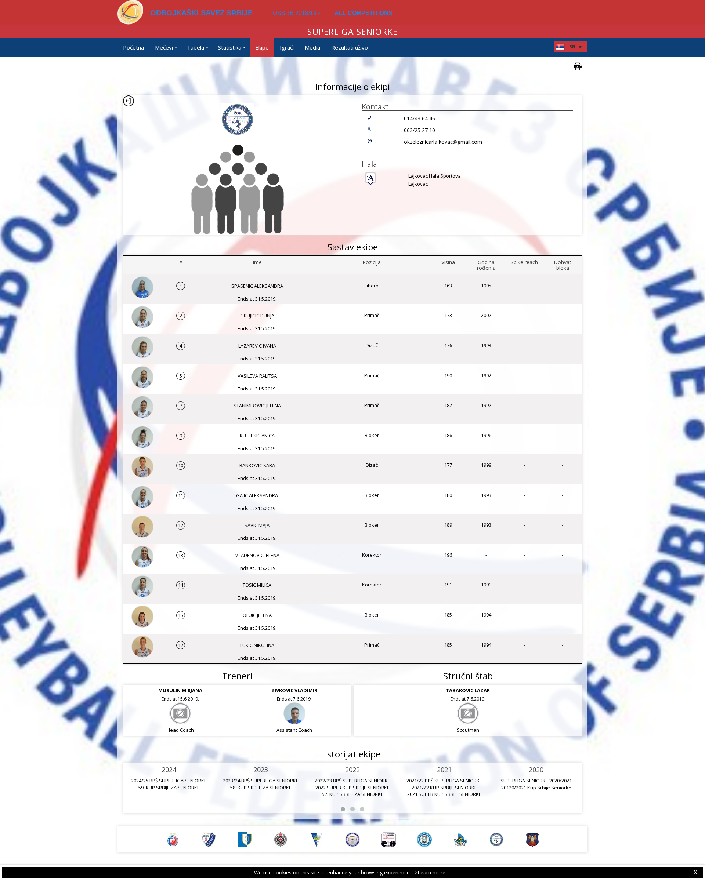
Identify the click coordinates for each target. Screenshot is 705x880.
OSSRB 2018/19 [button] (295, 13)
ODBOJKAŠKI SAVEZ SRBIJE (201, 13)
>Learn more (430, 872)
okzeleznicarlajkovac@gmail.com (443, 141)
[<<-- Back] (128, 100)
